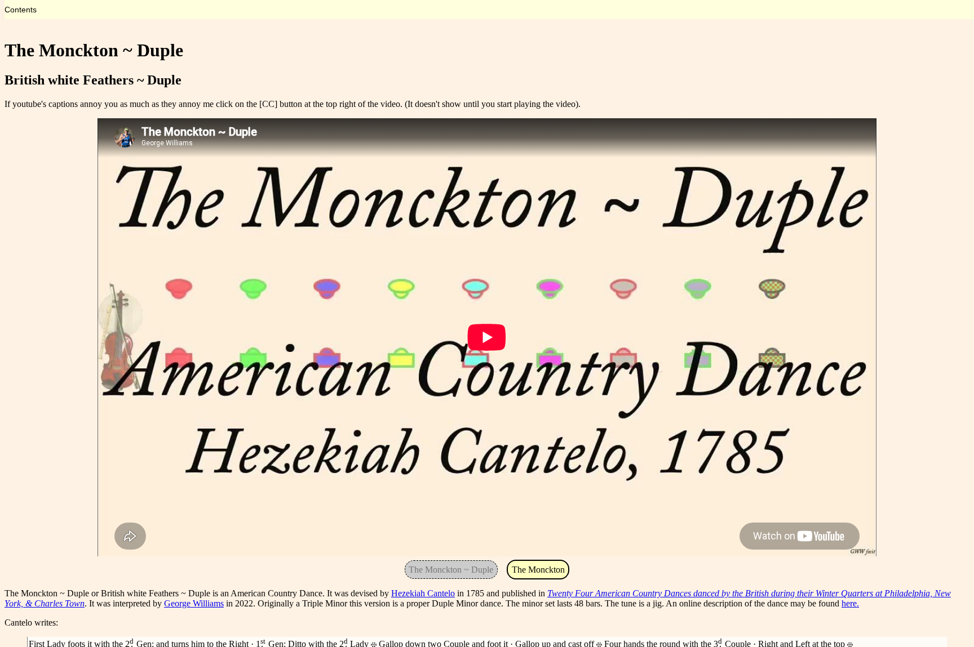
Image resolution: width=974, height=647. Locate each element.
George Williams (194, 603)
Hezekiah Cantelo (423, 593)
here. (850, 603)
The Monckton (538, 569)
